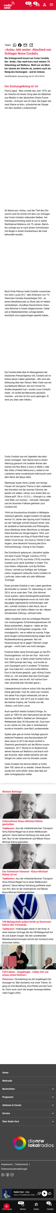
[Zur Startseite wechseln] (9, 5)
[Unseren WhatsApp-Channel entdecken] (3, 1174)
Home (5, 1072)
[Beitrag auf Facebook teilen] (20, 45)
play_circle (44, 1193)
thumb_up (49, 1193)
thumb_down (39, 1193)
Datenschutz (21, 1164)
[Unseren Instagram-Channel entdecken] (12, 1174)
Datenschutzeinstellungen (14, 1169)
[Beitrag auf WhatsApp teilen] (14, 45)
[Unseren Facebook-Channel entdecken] (7, 1174)
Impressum (6, 1164)
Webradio (7, 1080)
